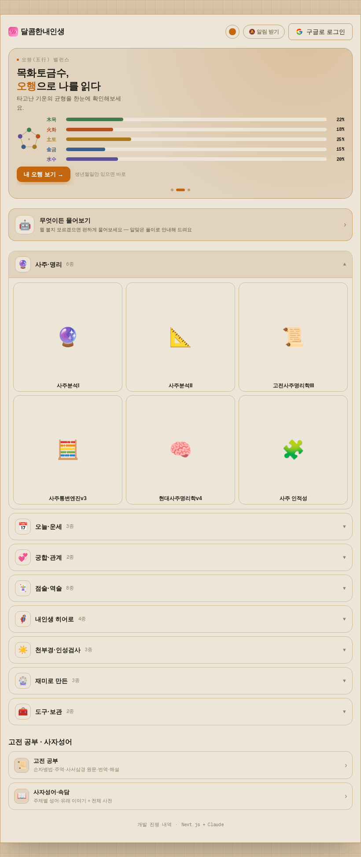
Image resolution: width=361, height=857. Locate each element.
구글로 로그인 (325, 31)
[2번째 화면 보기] (180, 190)
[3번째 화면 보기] (189, 190)
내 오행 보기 (43, 174)
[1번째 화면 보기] (172, 190)
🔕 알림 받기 (264, 32)
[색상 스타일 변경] (232, 32)
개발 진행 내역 (154, 824)
